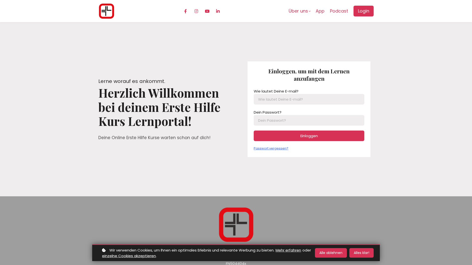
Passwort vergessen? (271, 148)
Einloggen (309, 135)
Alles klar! (361, 252)
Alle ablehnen (330, 252)
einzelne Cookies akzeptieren (129, 255)
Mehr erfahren (288, 250)
